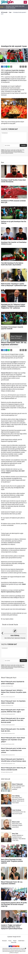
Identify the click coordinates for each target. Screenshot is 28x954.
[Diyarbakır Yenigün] (7, 2)
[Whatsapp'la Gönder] (9, 67)
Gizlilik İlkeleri (21, 940)
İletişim (14, 940)
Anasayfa (5, 12)
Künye (9, 940)
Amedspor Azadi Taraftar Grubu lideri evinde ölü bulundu (15, 7)
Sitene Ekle (13, 942)
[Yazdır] (11, 67)
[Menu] (25, 2)
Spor (10, 12)
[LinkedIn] (6, 67)
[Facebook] (2, 67)
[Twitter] (4, 67)
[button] (21, 67)
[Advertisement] (14, 30)
